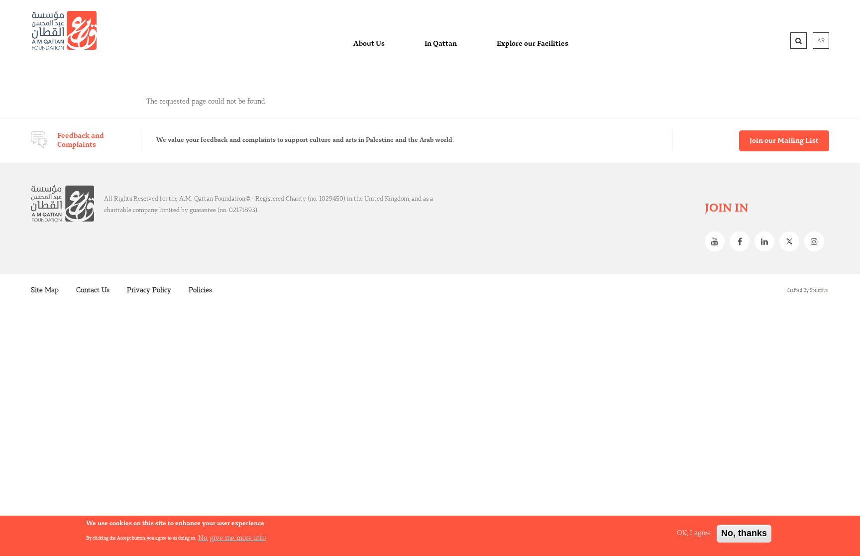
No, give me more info (232, 537)
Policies (200, 290)
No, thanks (744, 533)
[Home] (64, 30)
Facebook (742, 241)
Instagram (816, 241)
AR (821, 40)
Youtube (717, 241)
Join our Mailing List (784, 140)
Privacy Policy (149, 290)
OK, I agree (694, 533)
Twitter (791, 241)
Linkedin (766, 241)
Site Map (45, 290)
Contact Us (92, 290)
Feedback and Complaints (80, 140)
